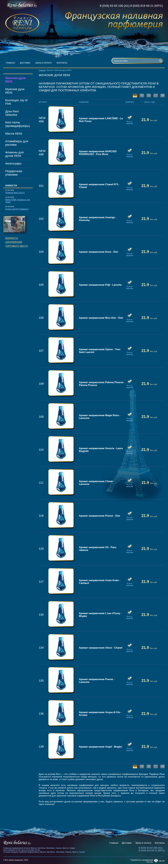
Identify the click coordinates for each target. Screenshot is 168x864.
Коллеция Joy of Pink (16, 102)
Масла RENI (13, 133)
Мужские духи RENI (14, 91)
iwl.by (162, 861)
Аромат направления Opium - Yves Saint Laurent (99, 350)
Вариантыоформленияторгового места (16, 242)
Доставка (25, 63)
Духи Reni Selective (12, 113)
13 (163, 96)
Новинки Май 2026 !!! (15, 193)
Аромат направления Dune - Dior (98, 251)
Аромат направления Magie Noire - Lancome (99, 416)
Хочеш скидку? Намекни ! (17, 209)
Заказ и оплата (43, 63)
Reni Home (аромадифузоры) (17, 124)
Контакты (62, 63)
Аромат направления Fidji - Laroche (100, 284)
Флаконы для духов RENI (14, 154)
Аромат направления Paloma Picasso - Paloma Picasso (102, 383)
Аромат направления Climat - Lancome (96, 482)
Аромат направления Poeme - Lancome (97, 680)
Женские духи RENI (15, 79)
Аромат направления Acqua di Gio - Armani (100, 713)
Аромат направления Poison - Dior (99, 515)
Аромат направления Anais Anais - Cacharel (99, 581)
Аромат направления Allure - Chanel (100, 647)
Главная (10, 63)
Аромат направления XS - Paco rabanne (97, 548)
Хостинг (150, 862)
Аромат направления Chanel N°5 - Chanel (99, 185)
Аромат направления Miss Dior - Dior (101, 317)
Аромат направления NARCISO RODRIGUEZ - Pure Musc (98, 152)
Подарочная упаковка (13, 173)
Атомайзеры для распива (16, 143)
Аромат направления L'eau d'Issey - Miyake (100, 614)
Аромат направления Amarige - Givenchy (97, 218)
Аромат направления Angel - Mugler (100, 746)
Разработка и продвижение (142, 860)
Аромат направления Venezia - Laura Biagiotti (101, 449)
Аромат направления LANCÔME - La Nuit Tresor (101, 119)
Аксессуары (13, 163)
